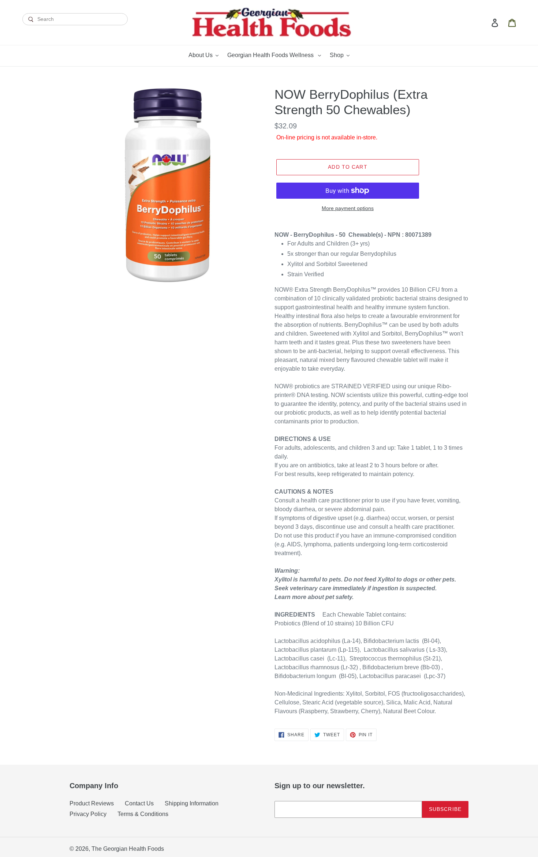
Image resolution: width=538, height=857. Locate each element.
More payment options (348, 208)
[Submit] (75, 31)
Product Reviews (92, 803)
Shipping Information (191, 803)
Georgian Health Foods (133, 849)
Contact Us (139, 803)
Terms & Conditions (142, 814)
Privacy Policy (88, 814)
